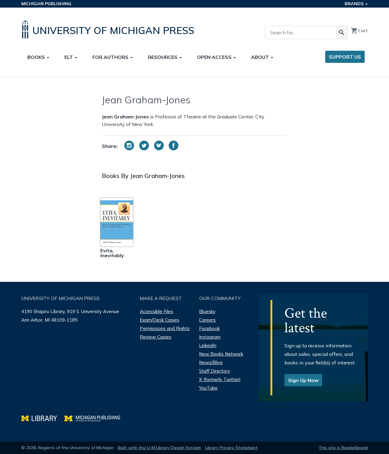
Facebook (209, 328)
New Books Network (221, 354)
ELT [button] (69, 57)
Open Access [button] (215, 57)
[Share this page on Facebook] (173, 145)
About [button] (260, 57)
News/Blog (210, 362)
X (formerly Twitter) (220, 379)
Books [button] (36, 57)
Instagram (210, 337)
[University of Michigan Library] (42, 418)
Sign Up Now (303, 380)
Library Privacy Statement (231, 447)
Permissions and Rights (165, 328)
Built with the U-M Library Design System (159, 447)
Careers (207, 320)
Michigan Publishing (46, 3)
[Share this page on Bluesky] (159, 145)
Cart (359, 30)
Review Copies (155, 337)
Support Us (345, 57)
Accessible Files (156, 311)
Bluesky (207, 311)
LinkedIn (207, 345)
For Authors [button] (111, 57)
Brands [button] (355, 3)
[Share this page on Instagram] (129, 145)
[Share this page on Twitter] (144, 145)
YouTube (208, 388)
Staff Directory (214, 371)
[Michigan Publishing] (95, 418)
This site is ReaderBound (343, 447)
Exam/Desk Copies (159, 320)
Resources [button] (163, 57)
